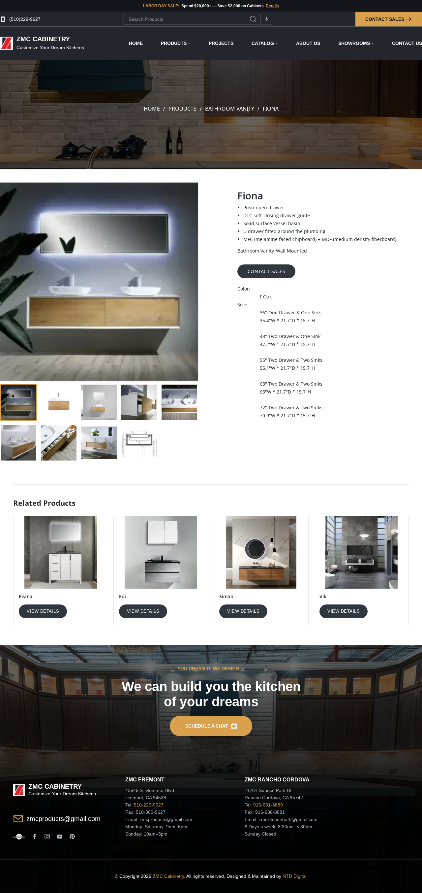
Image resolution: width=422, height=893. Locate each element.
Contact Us (407, 43)
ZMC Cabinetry (168, 876)
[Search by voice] (266, 19)
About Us (308, 43)
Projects (221, 43)
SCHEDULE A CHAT (206, 726)
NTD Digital (294, 876)
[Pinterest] (72, 836)
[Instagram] (47, 836)
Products (174, 43)
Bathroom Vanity (229, 108)
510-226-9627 (149, 804)
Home (136, 43)
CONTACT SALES (267, 271)
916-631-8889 (268, 804)
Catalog (263, 43)
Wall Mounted (291, 251)
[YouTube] (60, 836)
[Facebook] (35, 836)
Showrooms (354, 43)
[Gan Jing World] (19, 837)
